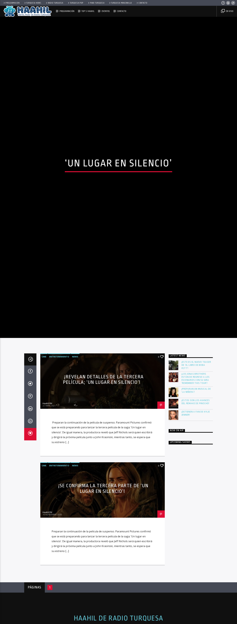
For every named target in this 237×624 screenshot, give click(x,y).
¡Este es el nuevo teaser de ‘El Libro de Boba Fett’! (196, 391)
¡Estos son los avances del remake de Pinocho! (196, 428)
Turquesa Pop (77, 3)
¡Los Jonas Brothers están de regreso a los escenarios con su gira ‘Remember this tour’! (196, 405)
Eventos (106, 11)
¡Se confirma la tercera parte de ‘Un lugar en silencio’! (103, 514)
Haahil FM (47, 429)
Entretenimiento (59, 383)
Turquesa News (33, 3)
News (75, 383)
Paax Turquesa (97, 3)
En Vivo (229, 11)
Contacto (142, 3)
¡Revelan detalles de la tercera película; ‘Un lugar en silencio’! (103, 406)
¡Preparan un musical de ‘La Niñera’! (196, 417)
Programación (12, 3)
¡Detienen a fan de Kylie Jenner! (196, 440)
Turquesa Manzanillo (121, 3)
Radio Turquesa (55, 3)
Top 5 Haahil (88, 11)
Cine (44, 383)
